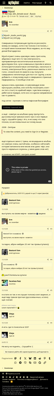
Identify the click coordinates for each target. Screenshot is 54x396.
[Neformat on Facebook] (3, 377)
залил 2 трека (21, 141)
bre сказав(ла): (9, 264)
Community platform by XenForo (22, 386)
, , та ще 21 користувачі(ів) (26, 193)
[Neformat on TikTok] (13, 377)
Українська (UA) (13, 373)
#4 (51, 260)
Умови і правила (8, 379)
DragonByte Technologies (10, 390)
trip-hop (38, 16)
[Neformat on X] (20, 377)
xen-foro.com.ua (14, 392)
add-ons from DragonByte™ (30, 388)
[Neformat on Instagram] (6, 377)
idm (32, 16)
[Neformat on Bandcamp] (27, 377)
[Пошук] (50, 2)
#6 (51, 323)
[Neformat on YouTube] (10, 377)
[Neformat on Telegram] (17, 377)
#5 (51, 290)
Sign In (35, 131)
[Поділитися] (47, 31)
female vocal (23, 16)
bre (5, 16)
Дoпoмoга (44, 379)
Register (44, 131)
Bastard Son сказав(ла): (12, 233)
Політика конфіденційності (27, 379)
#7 (51, 342)
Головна (5, 381)
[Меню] (4, 2)
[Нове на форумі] (45, 2)
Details (22, 390)
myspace (5, 187)
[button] (3, 373)
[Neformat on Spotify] (23, 377)
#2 (51, 209)
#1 (51, 31)
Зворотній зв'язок (37, 377)
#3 (51, 229)
